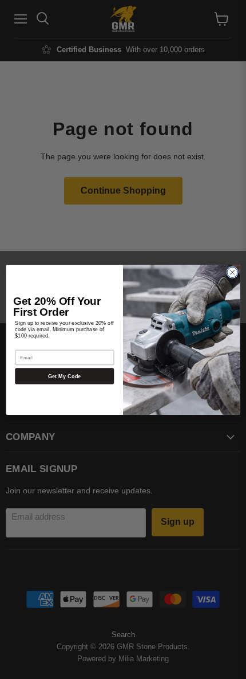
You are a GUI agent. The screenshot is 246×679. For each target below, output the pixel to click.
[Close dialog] (232, 272)
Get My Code (64, 375)
